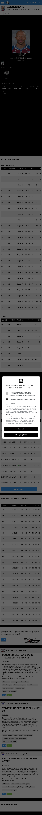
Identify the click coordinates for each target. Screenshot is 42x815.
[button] (21, 403)
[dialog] (21, 407)
